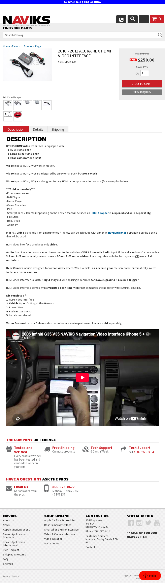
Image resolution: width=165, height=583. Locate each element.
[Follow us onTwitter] (148, 522)
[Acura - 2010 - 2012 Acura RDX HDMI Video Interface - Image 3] (27, 105)
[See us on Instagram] (139, 522)
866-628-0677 (63, 486)
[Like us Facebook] (131, 522)
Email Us (21, 486)
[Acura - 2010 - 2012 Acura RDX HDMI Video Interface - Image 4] (37, 105)
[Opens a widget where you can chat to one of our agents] (150, 576)
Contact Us (92, 547)
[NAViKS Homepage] (26, 21)
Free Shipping (63, 447)
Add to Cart (142, 83)
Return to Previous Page (26, 46)
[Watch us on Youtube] (157, 522)
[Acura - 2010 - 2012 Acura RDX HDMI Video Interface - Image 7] (17, 116)
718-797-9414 (143, 452)
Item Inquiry (142, 92)
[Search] (133, 19)
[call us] (121, 19)
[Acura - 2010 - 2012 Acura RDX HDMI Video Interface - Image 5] (47, 105)
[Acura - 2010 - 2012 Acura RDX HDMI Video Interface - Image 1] (8, 105)
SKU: (61, 62)
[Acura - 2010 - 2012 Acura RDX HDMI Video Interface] (27, 68)
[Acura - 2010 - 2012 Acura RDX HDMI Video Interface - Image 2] (17, 105)
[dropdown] (144, 19)
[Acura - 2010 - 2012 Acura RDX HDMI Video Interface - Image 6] (8, 116)
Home (6, 46)
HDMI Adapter (100, 213)
